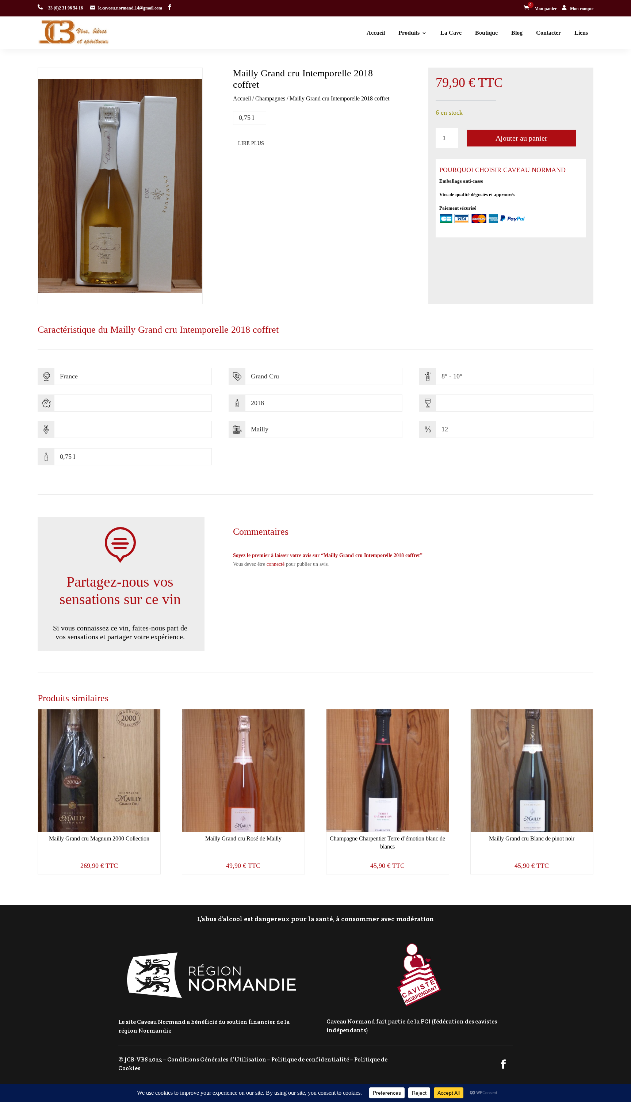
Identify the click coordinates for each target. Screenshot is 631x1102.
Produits (409, 33)
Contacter (548, 33)
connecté (275, 564)
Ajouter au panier (521, 138)
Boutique (486, 33)
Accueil (376, 33)
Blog (517, 33)
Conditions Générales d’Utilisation (216, 1059)
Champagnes (270, 98)
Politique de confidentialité (310, 1059)
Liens (581, 33)
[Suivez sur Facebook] (170, 7)
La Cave (451, 33)
